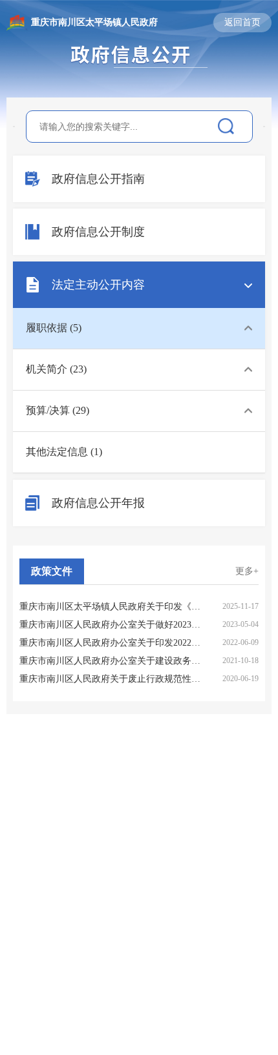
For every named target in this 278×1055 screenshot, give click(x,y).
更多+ (247, 571)
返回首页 (242, 22)
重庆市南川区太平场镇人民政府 (94, 22)
